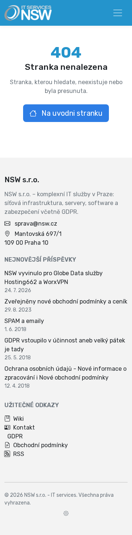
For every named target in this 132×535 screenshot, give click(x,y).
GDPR (15, 436)
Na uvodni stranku (71, 113)
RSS (18, 453)
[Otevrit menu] (118, 13)
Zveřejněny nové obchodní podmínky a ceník (65, 301)
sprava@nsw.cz (36, 223)
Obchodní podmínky (40, 445)
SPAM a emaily (24, 320)
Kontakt (24, 427)
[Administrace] (66, 513)
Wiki (18, 418)
